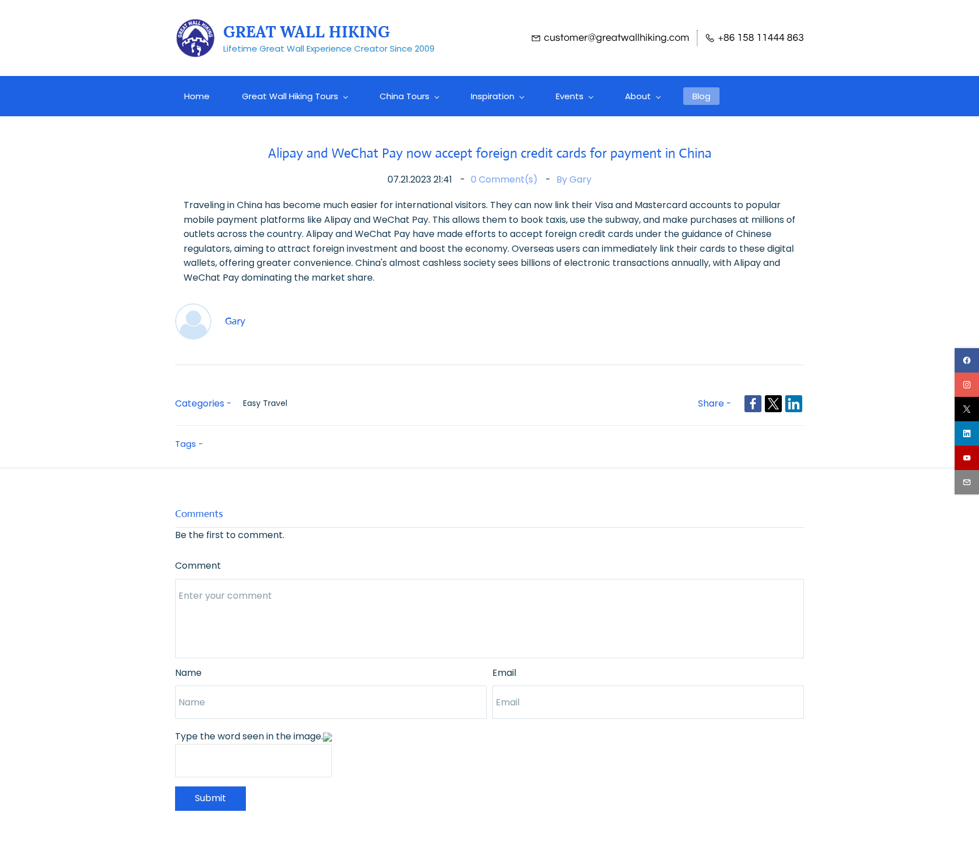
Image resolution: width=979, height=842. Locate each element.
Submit (210, 798)
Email (504, 672)
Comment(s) (505, 179)
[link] (752, 403)
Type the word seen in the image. (249, 736)
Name (188, 672)
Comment (198, 565)
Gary (580, 179)
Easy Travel (265, 403)
